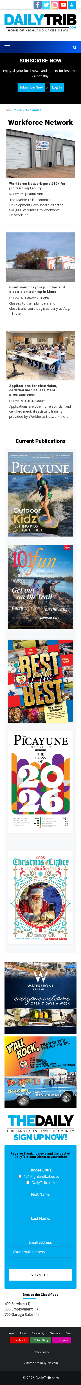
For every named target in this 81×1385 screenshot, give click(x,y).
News (11, 1333)
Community (38, 1333)
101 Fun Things (40, 1340)
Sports (23, 1333)
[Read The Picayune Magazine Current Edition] (40, 494)
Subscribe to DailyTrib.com (40, 1363)
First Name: (40, 1194)
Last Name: (40, 1218)
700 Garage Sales (19, 1314)
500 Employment (18, 1309)
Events (68, 1333)
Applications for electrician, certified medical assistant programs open (33, 390)
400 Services (14, 1303)
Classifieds (55, 1333)
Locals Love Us (20, 1340)
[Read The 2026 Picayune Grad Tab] (40, 782)
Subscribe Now (31, 87)
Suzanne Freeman (38, 297)
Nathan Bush (35, 194)
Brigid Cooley (36, 400)
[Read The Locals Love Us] (40, 681)
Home (8, 109)
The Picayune (61, 1340)
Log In (57, 87)
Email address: (40, 1242)
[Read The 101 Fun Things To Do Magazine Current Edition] (40, 587)
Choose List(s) (40, 1170)
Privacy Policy (40, 1352)
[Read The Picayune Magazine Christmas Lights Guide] (40, 897)
